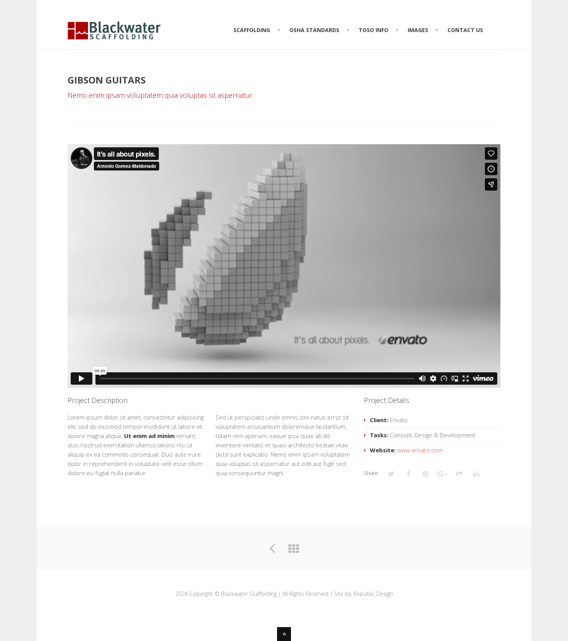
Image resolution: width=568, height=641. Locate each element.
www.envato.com (419, 450)
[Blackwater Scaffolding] (114, 35)
